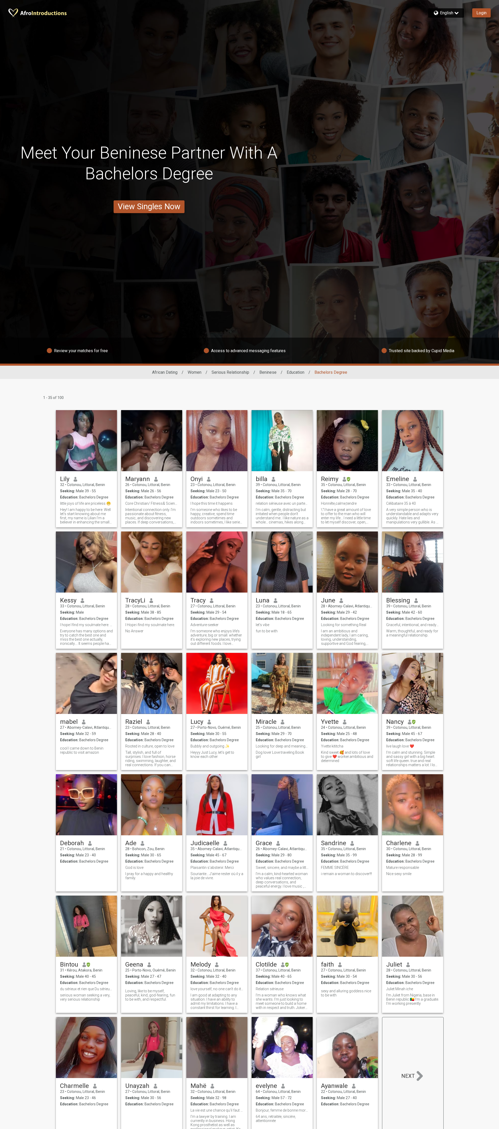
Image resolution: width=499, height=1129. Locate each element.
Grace (264, 843)
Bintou (69, 964)
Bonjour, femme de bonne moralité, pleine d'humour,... (282, 1110)
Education (295, 372)
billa (261, 479)
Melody (201, 964)
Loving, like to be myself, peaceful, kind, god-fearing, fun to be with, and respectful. (150, 995)
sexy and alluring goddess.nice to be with (346, 993)
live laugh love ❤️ (400, 746)
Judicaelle (205, 843)
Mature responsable (402, 867)
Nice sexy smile (398, 874)
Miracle (266, 721)
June (328, 600)
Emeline (397, 479)
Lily (64, 479)
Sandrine (333, 843)
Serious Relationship (230, 372)
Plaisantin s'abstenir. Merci (212, 867)
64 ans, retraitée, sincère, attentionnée (276, 1118)
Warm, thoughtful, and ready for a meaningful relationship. (412, 633)
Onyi (197, 479)
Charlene (398, 843)
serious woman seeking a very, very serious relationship (85, 997)
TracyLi (135, 600)
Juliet (394, 964)
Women (194, 372)
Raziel (133, 721)
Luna (263, 600)
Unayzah (137, 1085)
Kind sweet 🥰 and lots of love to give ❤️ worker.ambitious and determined (347, 756)
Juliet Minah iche (399, 989)
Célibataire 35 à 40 (401, 503)
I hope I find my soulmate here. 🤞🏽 (86, 625)
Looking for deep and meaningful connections (282, 746)
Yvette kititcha (332, 746)
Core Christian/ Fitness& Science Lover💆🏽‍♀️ (151, 503)
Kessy (68, 600)
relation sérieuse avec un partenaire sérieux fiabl (282, 503)
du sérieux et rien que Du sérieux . (86, 989)
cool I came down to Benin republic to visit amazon (81, 750)
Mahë (198, 1085)
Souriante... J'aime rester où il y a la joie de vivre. (217, 876)
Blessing (398, 600)
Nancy (395, 721)
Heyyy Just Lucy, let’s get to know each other (212, 754)
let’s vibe (262, 625)
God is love (134, 867)
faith (327, 964)
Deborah (72, 843)
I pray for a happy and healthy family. (149, 876)
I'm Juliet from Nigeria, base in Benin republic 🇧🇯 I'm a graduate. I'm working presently (412, 999)
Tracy (198, 600)
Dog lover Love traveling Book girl (280, 754)
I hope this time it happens (212, 503)
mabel (69, 721)
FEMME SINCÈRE (335, 867)
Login (481, 12)
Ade (130, 843)
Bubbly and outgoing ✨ (210, 746)
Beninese (268, 372)
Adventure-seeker (205, 625)
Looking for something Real (343, 625)
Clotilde (266, 964)
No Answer (134, 631)
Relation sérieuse (270, 989)
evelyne (266, 1085)
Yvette (330, 721)
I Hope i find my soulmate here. (150, 625)
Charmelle (74, 1085)
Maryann (137, 479)
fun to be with (267, 631)
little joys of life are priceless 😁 (85, 503)
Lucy (197, 721)
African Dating (165, 372)
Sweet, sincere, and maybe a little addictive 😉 (282, 867)
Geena (134, 964)
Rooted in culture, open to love (149, 746)
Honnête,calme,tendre (339, 503)
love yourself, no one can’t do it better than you (217, 989)
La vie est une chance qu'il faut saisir (217, 1110)
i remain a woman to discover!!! (346, 874)
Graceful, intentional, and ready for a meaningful (412, 625)
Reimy (329, 479)
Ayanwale (334, 1085)
